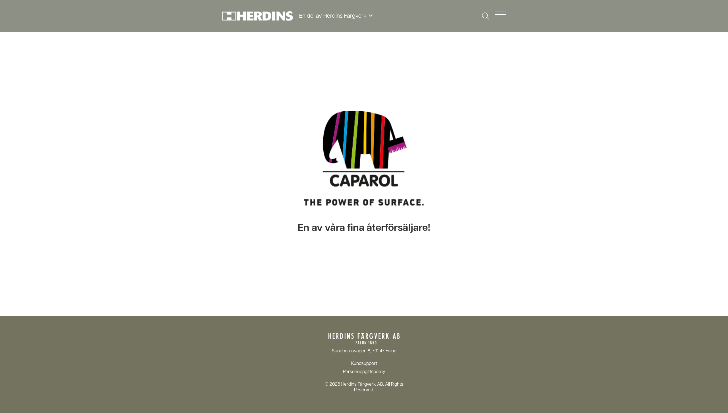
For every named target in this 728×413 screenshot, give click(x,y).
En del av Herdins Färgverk (333, 16)
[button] (485, 16)
